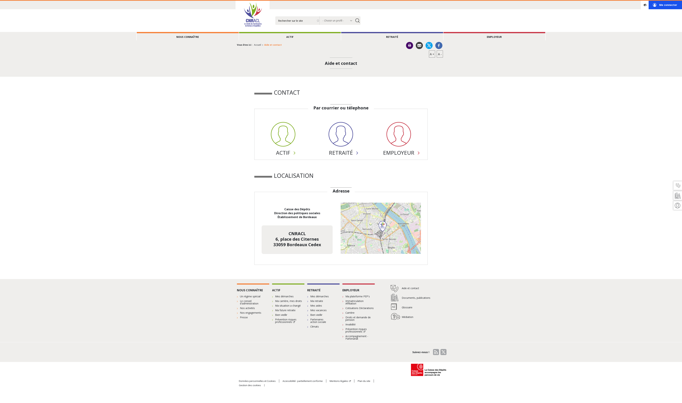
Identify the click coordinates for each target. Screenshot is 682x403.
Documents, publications (416, 297)
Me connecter (665, 6)
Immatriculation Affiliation (354, 302)
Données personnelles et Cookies (257, 381)
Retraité (392, 37)
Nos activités (247, 308)
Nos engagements (250, 312)
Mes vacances (318, 310)
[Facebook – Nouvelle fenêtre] (438, 45)
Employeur (494, 37)
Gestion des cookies (250, 385)
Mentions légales (339, 381)
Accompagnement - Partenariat (356, 337)
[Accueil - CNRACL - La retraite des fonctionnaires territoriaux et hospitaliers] (253, 15)
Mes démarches (284, 296)
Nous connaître (187, 37)
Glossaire (407, 307)
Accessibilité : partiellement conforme (303, 381)
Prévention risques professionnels (285, 321)
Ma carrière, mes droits (288, 301)
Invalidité (350, 324)
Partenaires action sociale (318, 321)
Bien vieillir (281, 315)
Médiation (407, 317)
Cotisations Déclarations (359, 308)
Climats (314, 326)
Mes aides (316, 305)
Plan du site (364, 381)
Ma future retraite (285, 310)
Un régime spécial (250, 296)
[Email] (419, 45)
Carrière (349, 312)
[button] (382, 226)
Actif (289, 37)
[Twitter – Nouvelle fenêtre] (429, 45)
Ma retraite (316, 301)
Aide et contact (410, 288)
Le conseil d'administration (249, 302)
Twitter (443, 352)
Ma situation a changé (288, 305)
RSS (436, 352)
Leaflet (407, 252)
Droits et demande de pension (358, 318)
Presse (244, 317)
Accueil (257, 44)
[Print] (409, 45)
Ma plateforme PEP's (357, 296)
